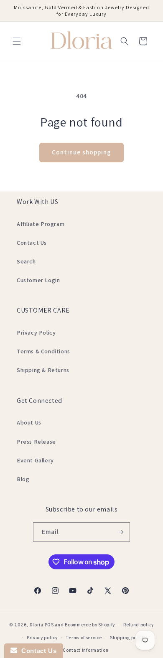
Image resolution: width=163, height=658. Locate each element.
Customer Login (38, 280)
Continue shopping (81, 152)
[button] (17, 41)
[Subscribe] (120, 532)
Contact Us (32, 242)
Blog (23, 479)
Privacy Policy (36, 332)
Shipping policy (127, 638)
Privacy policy (42, 638)
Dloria (36, 625)
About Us (29, 422)
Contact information (85, 650)
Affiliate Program (40, 224)
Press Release (36, 441)
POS (49, 625)
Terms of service (84, 638)
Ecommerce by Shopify (90, 625)
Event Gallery (35, 460)
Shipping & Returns (43, 370)
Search (26, 261)
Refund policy (138, 625)
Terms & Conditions (43, 351)
